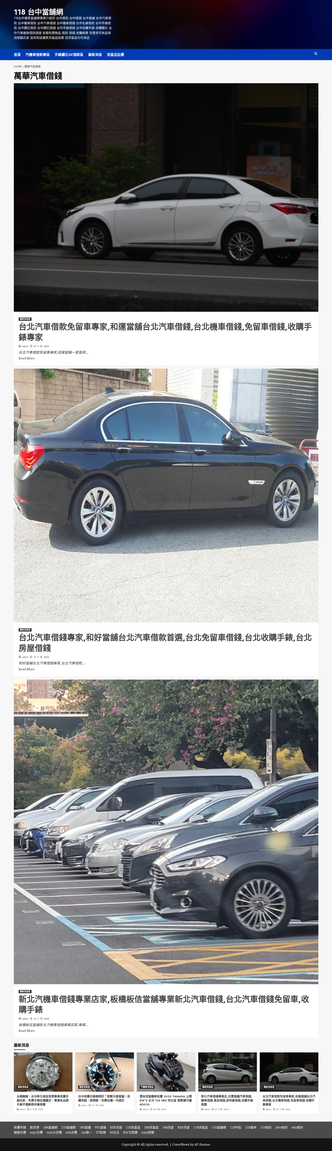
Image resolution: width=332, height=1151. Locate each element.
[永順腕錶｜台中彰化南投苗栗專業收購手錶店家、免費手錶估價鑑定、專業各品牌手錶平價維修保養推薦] (43, 1071)
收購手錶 (20, 1127)
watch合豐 (54, 1132)
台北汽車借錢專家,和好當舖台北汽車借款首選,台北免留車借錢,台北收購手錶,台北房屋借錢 (165, 643)
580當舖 (85, 1127)
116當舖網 (219, 1127)
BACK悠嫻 (130, 1132)
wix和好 (297, 1127)
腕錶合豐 (20, 1132)
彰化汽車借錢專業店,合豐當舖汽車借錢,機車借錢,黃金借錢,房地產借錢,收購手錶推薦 (227, 1100)
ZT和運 (101, 1132)
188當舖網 (50, 1127)
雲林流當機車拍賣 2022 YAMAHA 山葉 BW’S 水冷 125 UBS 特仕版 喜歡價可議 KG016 (166, 1100)
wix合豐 (71, 1132)
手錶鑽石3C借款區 (69, 54)
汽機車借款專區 (38, 54)
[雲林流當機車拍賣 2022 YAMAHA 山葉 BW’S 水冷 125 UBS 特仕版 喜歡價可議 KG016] (166, 1071)
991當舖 (100, 1127)
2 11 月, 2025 (36, 1109)
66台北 (114, 1132)
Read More (27, 358)
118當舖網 (68, 1127)
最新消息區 (25, 319)
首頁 (17, 54)
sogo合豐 (36, 1132)
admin (25, 346)
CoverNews (180, 1144)
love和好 (282, 1127)
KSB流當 (116, 1127)
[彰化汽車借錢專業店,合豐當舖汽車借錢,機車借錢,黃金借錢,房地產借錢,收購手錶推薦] (227, 1071)
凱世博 (34, 1127)
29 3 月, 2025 (159, 1109)
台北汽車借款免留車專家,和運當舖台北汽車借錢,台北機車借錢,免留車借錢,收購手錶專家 (165, 332)
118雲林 (250, 1127)
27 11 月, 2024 (41, 346)
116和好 (266, 1127)
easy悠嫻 (147, 1132)
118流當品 (133, 1127)
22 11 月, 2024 (41, 1019)
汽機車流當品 (147, 1087)
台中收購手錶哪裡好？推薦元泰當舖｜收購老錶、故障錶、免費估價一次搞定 (104, 1098)
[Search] (316, 53)
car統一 (86, 1132)
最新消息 (95, 54)
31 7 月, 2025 (98, 1105)
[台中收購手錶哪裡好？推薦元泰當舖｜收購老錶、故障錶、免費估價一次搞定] (104, 1071)
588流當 (168, 1127)
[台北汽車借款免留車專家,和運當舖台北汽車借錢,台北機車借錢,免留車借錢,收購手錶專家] (289, 1071)
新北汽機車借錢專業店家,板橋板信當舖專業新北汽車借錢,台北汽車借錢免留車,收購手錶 (164, 1004)
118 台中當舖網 (38, 12)
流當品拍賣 (115, 54)
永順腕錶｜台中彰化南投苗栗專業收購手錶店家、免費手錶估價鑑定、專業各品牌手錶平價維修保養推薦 (43, 1100)
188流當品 (151, 1127)
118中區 (235, 1127)
